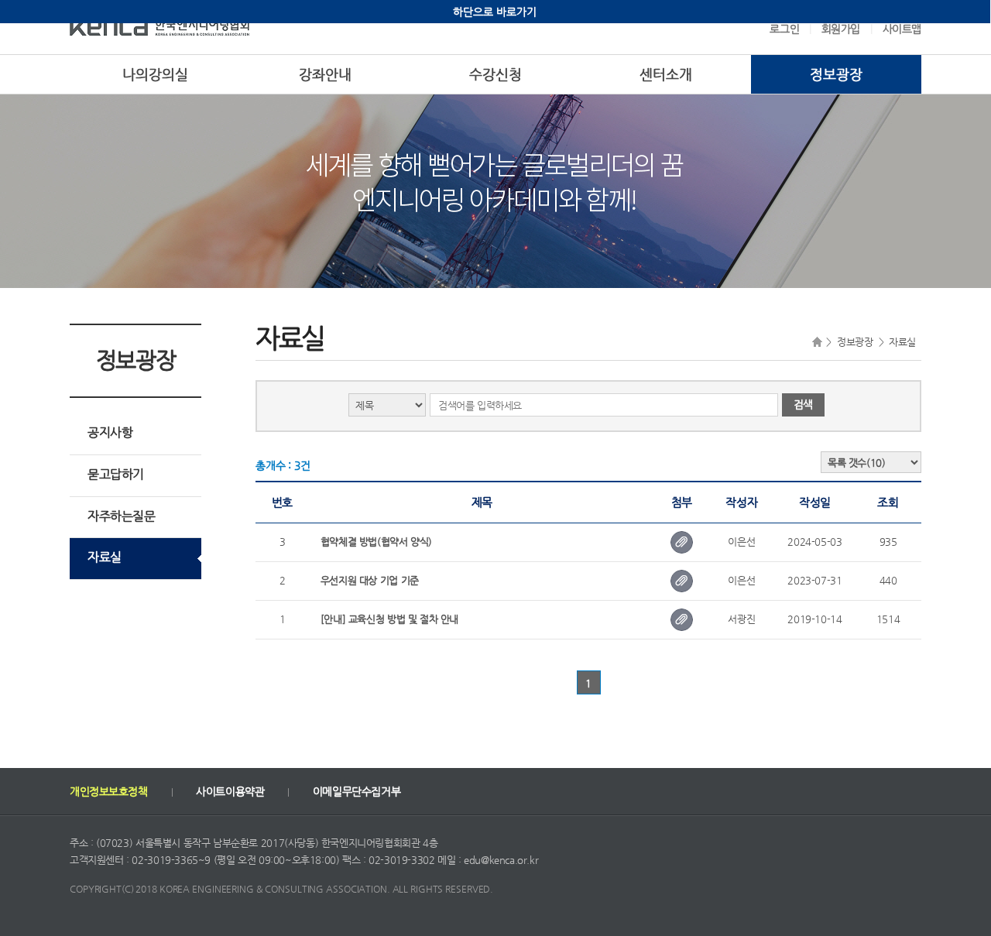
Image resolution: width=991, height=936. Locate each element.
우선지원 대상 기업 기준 (370, 580)
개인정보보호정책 (109, 791)
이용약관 (230, 791)
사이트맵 (902, 28)
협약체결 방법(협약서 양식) (376, 541)
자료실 (104, 557)
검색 (803, 404)
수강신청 (495, 74)
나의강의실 (155, 74)
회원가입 (840, 28)
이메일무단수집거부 (356, 791)
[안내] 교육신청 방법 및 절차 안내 (389, 619)
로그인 (784, 28)
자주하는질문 (121, 516)
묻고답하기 (115, 474)
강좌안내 (325, 74)
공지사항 (109, 432)
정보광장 (836, 74)
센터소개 (666, 74)
